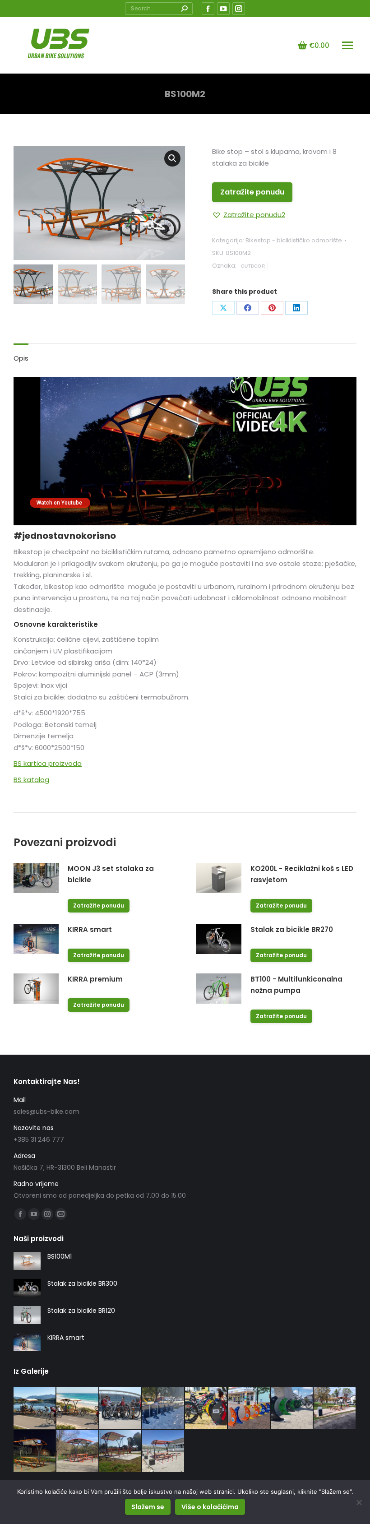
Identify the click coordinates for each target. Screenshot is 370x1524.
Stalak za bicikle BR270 (291, 929)
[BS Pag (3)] (163, 1451)
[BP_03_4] (77, 1408)
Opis (21, 358)
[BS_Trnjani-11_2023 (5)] (335, 1408)
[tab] (21, 353)
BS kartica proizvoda (48, 763)
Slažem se (147, 1506)
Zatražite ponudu (252, 192)
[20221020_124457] (120, 1451)
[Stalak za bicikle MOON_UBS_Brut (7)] (206, 1408)
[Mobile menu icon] (347, 45)
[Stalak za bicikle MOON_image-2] (163, 1408)
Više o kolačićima (210, 1506)
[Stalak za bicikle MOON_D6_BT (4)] (120, 1408)
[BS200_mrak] (35, 1451)
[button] (248, 215)
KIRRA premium (95, 979)
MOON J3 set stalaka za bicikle (111, 874)
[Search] (184, 8)
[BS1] (77, 1451)
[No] (358, 1502)
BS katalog (31, 779)
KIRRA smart (90, 929)
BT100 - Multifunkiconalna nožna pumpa (296, 984)
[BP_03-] (35, 1408)
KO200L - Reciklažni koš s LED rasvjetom (301, 874)
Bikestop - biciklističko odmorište (293, 240)
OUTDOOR (253, 266)
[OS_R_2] (249, 1408)
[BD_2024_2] (292, 1408)
